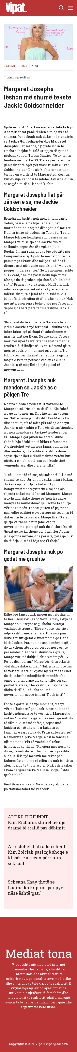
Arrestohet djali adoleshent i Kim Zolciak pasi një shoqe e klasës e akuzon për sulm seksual (38, 855)
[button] (61, 8)
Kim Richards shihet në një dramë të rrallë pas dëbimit (36, 825)
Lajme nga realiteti (18, 77)
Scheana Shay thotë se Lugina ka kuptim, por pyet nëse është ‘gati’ (36, 887)
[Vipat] (15, 8)
